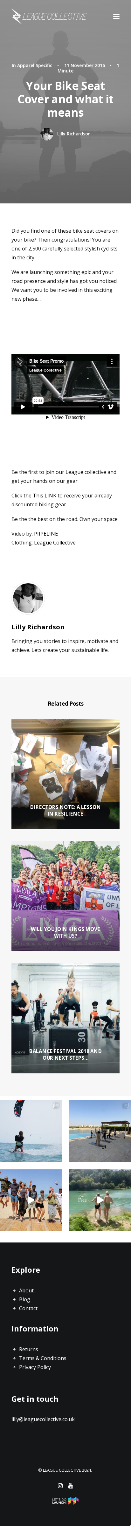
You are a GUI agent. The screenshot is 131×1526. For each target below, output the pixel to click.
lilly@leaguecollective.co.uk (43, 1419)
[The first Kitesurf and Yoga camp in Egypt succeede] (100, 1131)
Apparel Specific (34, 65)
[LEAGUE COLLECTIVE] (49, 16)
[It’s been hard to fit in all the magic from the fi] (31, 1200)
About (26, 1290)
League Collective (55, 542)
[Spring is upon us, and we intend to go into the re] (100, 1200)
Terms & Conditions (42, 1358)
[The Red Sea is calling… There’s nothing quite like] (31, 1131)
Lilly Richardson (74, 134)
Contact (28, 1308)
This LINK (44, 495)
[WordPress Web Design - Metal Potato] (65, 1503)
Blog (24, 1299)
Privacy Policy (35, 1367)
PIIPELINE (46, 533)
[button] (116, 16)
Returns (28, 1349)
